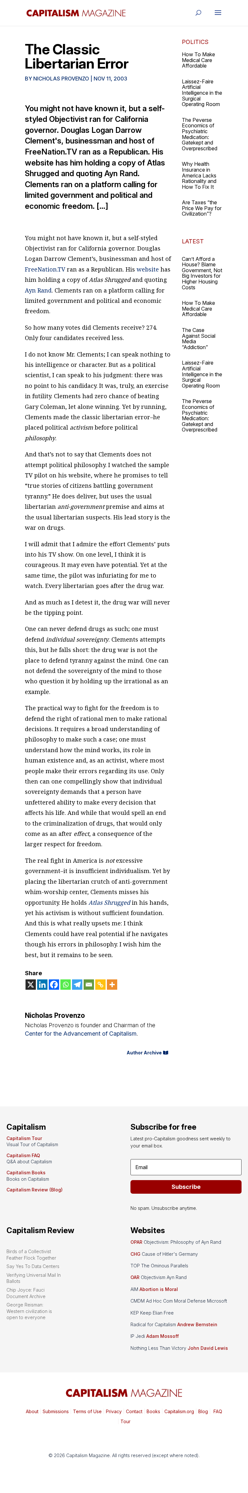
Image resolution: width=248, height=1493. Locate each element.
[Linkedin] (42, 984)
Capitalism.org (179, 1411)
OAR (135, 1277)
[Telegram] (77, 984)
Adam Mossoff (162, 1336)
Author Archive (144, 1052)
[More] (112, 984)
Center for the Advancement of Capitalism (81, 1033)
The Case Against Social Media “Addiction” (198, 338)
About (32, 1411)
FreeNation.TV (45, 269)
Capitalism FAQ (23, 1155)
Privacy (113, 1411)
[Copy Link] (100, 984)
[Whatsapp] (65, 984)
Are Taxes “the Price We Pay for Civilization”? (202, 208)
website (148, 269)
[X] (31, 984)
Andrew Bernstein (197, 1324)
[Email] (89, 984)
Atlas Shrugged (109, 902)
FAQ (217, 1411)
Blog (203, 1411)
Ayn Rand (38, 290)
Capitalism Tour (24, 1138)
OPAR (136, 1242)
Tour (125, 1421)
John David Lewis (208, 1348)
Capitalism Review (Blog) (34, 1189)
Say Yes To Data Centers (32, 1266)
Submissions (55, 1411)
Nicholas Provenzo (61, 78)
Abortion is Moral (159, 1289)
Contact (133, 1411)
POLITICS (195, 41)
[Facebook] (54, 984)
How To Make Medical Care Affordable (198, 60)
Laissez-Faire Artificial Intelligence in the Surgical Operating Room (202, 92)
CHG (135, 1254)
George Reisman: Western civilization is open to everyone (29, 1311)
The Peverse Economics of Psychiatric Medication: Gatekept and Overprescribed (199, 134)
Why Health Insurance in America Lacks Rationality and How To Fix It (199, 175)
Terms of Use (87, 1411)
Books (153, 1411)
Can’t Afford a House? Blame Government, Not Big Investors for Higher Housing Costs (202, 273)
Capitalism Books (26, 1172)
